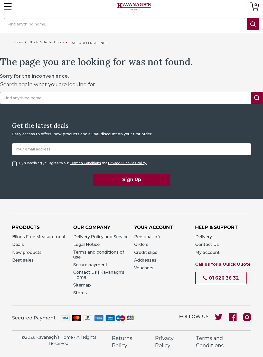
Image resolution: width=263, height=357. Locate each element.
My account (207, 252)
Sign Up (131, 179)
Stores (80, 292)
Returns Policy (122, 342)
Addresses (145, 260)
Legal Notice (86, 244)
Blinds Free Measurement (39, 236)
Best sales (23, 260)
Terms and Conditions (210, 342)
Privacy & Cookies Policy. (127, 163)
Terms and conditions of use (98, 255)
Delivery (203, 236)
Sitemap (82, 285)
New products (27, 252)
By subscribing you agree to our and (83, 163)
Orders (141, 244)
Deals (18, 244)
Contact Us (207, 244)
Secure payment (90, 264)
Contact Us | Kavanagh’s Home (98, 275)
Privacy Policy (164, 342)
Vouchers (143, 267)
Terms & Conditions (85, 163)
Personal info (148, 236)
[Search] (253, 24)
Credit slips (145, 252)
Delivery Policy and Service (100, 236)
